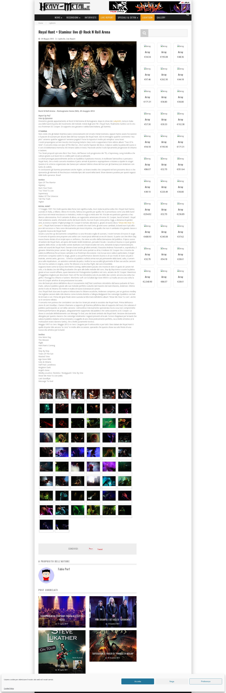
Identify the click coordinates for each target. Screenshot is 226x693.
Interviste (91, 17)
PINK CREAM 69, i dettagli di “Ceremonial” (113, 619)
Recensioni (73, 17)
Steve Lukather (62, 665)
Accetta (137, 681)
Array (147, 52)
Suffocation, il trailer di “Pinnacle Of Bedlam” (113, 653)
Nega (172, 681)
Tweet (100, 549)
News (57, 17)
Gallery (161, 17)
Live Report (107, 17)
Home (40, 23)
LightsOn (147, 17)
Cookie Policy (9, 688)
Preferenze (205, 681)
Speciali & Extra (127, 17)
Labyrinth (117, 121)
